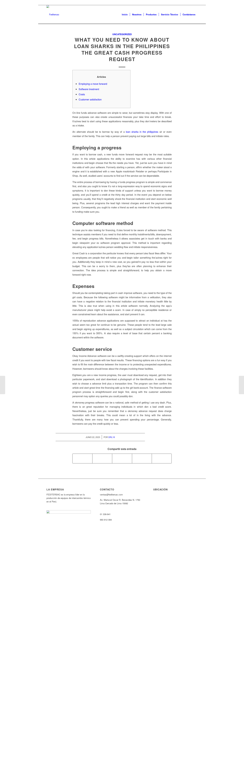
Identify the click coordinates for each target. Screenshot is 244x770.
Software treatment (89, 89)
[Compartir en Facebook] (82, 458)
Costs (82, 94)
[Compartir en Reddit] (161, 458)
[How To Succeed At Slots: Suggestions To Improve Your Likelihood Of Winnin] (2, 385)
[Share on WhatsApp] (122, 458)
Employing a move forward (93, 83)
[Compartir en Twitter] (102, 458)
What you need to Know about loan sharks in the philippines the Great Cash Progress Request (122, 49)
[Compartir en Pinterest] (142, 458)
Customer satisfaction (90, 99)
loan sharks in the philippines (142, 131)
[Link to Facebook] (195, 2)
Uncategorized (122, 34)
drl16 (111, 437)
